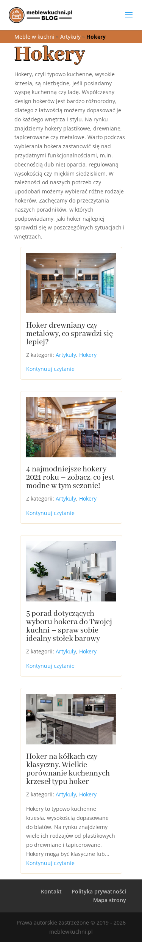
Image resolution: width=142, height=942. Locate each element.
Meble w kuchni (34, 36)
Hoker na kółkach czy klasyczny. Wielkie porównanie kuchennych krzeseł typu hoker (68, 769)
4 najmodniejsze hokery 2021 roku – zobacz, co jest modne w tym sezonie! (70, 478)
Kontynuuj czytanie (50, 368)
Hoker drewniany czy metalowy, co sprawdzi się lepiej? (69, 334)
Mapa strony (109, 900)
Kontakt (51, 891)
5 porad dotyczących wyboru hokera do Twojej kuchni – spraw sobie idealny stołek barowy (69, 626)
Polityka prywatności (99, 891)
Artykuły (70, 36)
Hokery (88, 354)
